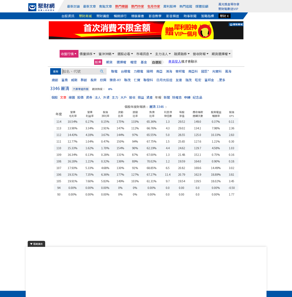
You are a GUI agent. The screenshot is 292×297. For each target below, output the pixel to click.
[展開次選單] (75, 54)
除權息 (177, 97)
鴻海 (169, 71)
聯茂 (127, 79)
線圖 (72, 97)
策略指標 (207, 15)
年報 (158, 97)
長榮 (93, 79)
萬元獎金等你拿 (228, 4)
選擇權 (121, 62)
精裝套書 (137, 15)
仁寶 (137, 79)
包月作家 (153, 6)
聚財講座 (102, 15)
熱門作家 (137, 6)
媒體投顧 (201, 6)
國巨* (205, 71)
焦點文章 (105, 6)
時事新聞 (190, 15)
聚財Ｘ (224, 15)
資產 (149, 97)
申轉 (187, 97)
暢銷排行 (120, 15)
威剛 (74, 79)
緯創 (55, 79)
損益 (141, 97)
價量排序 (86, 54)
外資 (106, 97)
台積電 (125, 71)
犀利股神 (169, 6)
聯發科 (148, 79)
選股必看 (123, 54)
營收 (132, 97)
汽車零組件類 (81, 89)
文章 (63, 97)
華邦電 (180, 71)
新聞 (167, 97)
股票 (98, 62)
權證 (133, 62)
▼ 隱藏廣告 (36, 243)
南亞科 (193, 71)
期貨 (109, 62)
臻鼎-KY (115, 79)
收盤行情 (67, 54)
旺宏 (198, 79)
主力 (115, 97)
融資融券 (180, 54)
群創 (84, 79)
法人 (98, 97)
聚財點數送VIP (228, 9)
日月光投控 (164, 79)
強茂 (188, 79)
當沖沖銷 (105, 54)
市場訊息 (142, 54)
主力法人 (161, 54)
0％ (110, 89)
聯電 (114, 71)
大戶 (123, 97)
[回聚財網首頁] (41, 7)
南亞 (159, 71)
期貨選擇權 (220, 54)
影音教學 (155, 15)
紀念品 (197, 97)
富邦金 (209, 79)
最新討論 (73, 6)
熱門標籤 (121, 6)
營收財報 (199, 54)
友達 (179, 79)
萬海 (228, 71)
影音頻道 (172, 15)
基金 (144, 62)
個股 (54, 97)
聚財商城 (85, 15)
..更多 (221, 79)
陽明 (150, 71)
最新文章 (89, 6)
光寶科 (217, 71)
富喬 (64, 79)
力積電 (138, 71)
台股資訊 (67, 15)
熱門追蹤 (185, 6)
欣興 (103, 79)
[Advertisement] (146, 229)
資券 (89, 97)
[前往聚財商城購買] (146, 29)
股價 (80, 97)
